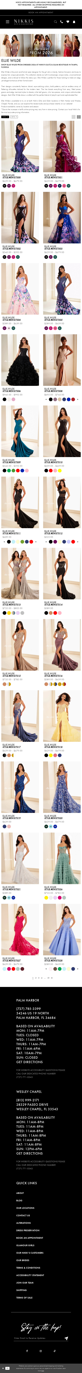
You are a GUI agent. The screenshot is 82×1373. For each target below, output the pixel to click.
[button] (7, 22)
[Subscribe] (65, 1338)
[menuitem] (7, 22)
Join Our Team (25, 1282)
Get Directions (29, 1062)
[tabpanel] (50, 399)
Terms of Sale (24, 1297)
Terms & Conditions (28, 1267)
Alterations (23, 1223)
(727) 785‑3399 (28, 1009)
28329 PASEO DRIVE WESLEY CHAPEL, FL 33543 (37, 1106)
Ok (7, 1368)
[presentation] (20, 146)
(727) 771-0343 (24, 1077)
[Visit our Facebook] (27, 1351)
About (20, 1193)
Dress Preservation (28, 1230)
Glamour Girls (25, 1245)
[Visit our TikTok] (55, 1351)
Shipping (21, 1290)
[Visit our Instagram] (41, 1351)
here (42, 1371)
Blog (19, 1200)
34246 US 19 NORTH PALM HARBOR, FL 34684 (36, 1015)
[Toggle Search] (56, 22)
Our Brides (22, 1260)
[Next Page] (52, 978)
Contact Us (23, 1215)
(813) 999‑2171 (27, 1100)
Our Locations (25, 1208)
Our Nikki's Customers (29, 1252)
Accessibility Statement (30, 1275)
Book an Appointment (29, 1237)
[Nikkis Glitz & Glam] (23, 21)
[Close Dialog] (3, 1368)
